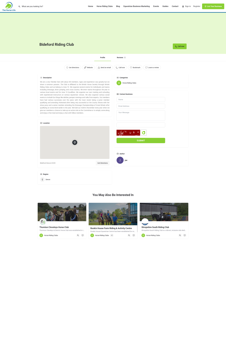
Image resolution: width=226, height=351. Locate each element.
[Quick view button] (78, 235)
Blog (118, 6)
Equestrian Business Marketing (136, 6)
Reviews (121, 57)
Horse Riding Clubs (105, 6)
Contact (175, 6)
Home (90, 6)
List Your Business (214, 6)
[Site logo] (9, 6)
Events (156, 6)
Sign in (188, 6)
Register (196, 6)
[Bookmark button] (83, 235)
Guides (165, 6)
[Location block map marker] (74, 142)
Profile (102, 57)
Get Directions (102, 163)
